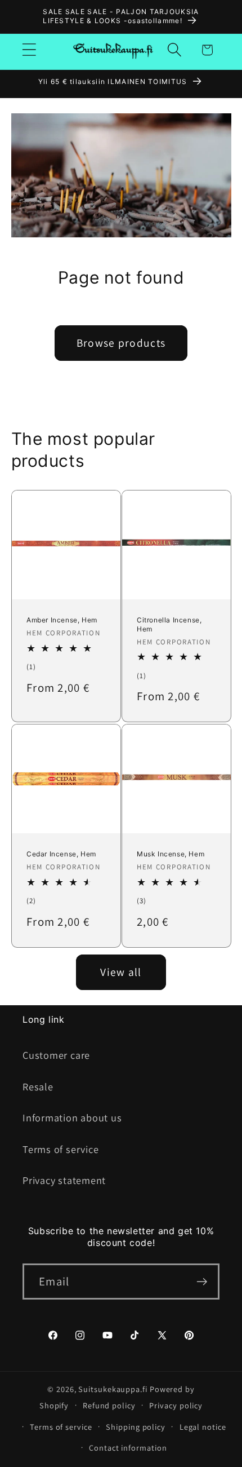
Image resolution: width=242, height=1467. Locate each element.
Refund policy (109, 1405)
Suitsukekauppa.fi (112, 1389)
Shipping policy (135, 1426)
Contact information (128, 1447)
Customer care (56, 1055)
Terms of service (60, 1149)
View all (120, 972)
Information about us (72, 1117)
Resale (38, 1086)
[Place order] (202, 1281)
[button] (29, 50)
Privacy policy (176, 1405)
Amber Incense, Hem (61, 620)
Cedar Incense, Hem (61, 854)
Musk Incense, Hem (170, 854)
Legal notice (203, 1426)
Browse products (121, 342)
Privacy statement (64, 1180)
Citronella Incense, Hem (169, 625)
